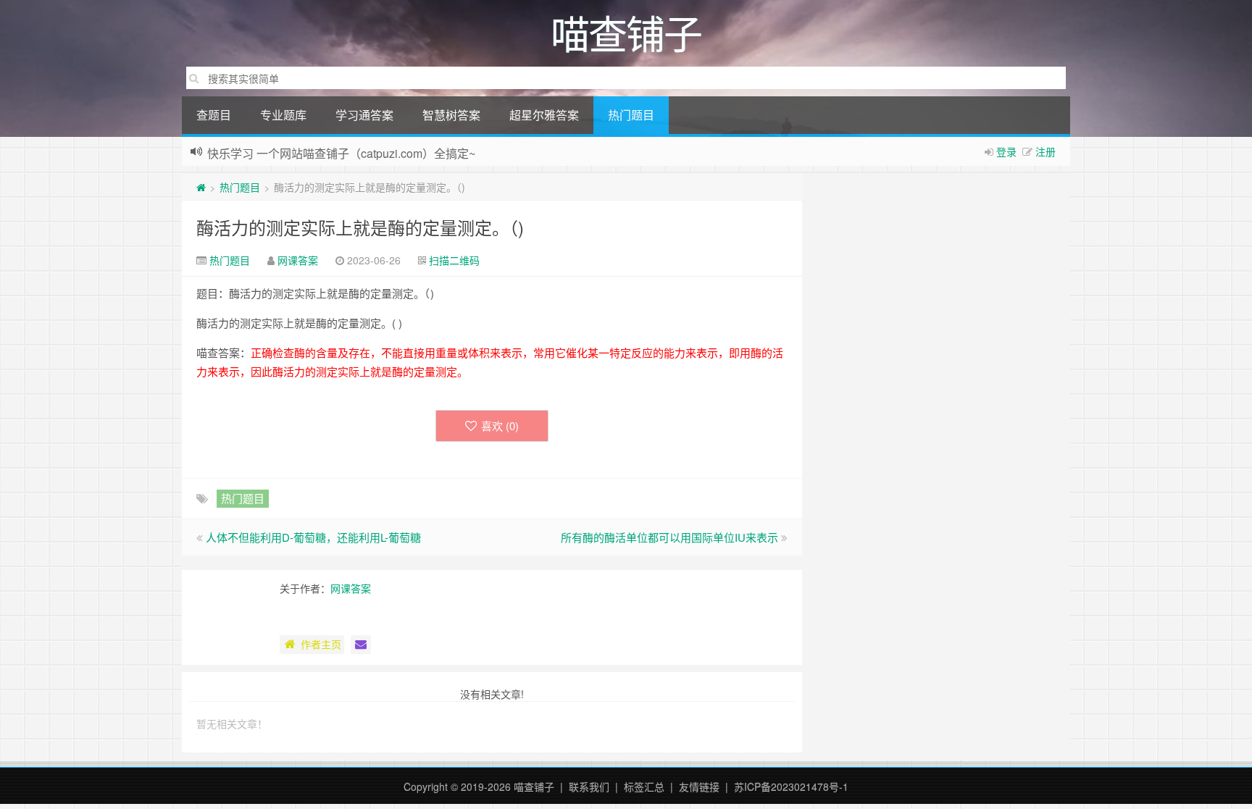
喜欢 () (500, 425)
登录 (1006, 151)
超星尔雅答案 (544, 114)
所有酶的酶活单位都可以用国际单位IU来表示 (669, 537)
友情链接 (699, 786)
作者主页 (321, 644)
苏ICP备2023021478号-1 (791, 786)
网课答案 (297, 260)
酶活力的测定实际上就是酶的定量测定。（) (360, 227)
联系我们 (589, 786)
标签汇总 (644, 786)
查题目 (213, 114)
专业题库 (283, 114)
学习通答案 (364, 114)
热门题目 (631, 114)
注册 (1045, 151)
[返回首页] (201, 187)
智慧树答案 (451, 114)
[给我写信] (361, 644)
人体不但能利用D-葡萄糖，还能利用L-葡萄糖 (313, 537)
